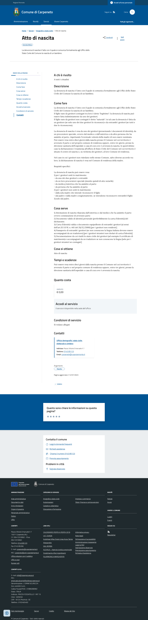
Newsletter (111, 535)
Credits (51, 611)
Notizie (109, 498)
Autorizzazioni (48, 502)
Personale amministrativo (20, 512)
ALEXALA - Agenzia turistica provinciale (57, 549)
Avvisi (109, 502)
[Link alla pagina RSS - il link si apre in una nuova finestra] (114, 12)
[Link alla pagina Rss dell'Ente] (108, 531)
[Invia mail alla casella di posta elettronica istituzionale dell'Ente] (27, 549)
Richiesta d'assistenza (83, 553)
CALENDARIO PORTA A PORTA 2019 (56, 532)
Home (24, 30)
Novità (35, 21)
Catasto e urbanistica (50, 505)
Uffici (13, 519)
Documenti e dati (17, 502)
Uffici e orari (15, 559)
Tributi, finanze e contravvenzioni (87, 502)
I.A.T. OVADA (47, 535)
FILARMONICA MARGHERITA (53, 556)
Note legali (79, 535)
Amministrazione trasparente (85, 542)
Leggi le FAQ (79, 545)
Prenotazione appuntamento (85, 550)
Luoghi (109, 516)
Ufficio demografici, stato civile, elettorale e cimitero (69, 342)
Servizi (46, 21)
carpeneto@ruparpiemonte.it (73, 354)
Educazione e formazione (52, 509)
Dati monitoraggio (17, 611)
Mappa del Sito (69, 611)
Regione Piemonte (19, 2)
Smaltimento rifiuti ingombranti (54, 553)
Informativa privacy (82, 532)
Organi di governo (17, 509)
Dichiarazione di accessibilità (85, 539)
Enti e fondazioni (17, 505)
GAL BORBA (47, 546)
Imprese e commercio (83, 498)
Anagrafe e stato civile (44, 30)
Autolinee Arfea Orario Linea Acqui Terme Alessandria (58, 541)
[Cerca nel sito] (131, 12)
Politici (13, 516)
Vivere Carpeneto (61, 21)
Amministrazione (21, 21)
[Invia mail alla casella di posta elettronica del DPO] (25, 575)
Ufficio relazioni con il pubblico (22, 556)
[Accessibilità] (7, 613)
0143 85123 (69, 351)
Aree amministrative (18, 498)
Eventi (109, 520)
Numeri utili (15, 563)
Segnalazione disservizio (84, 547)
